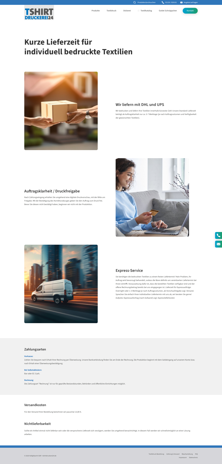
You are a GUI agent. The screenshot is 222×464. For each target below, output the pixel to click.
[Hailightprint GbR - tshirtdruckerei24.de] (39, 12)
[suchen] (134, 2)
